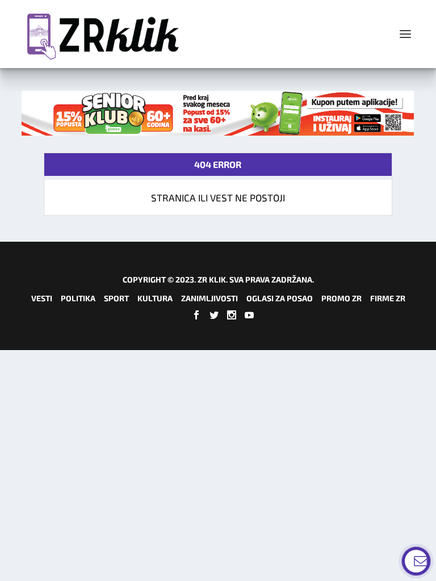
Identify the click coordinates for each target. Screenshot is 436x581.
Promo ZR (341, 298)
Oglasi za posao (279, 298)
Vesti (41, 298)
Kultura (155, 298)
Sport (116, 298)
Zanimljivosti (209, 298)
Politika (78, 298)
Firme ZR (387, 298)
